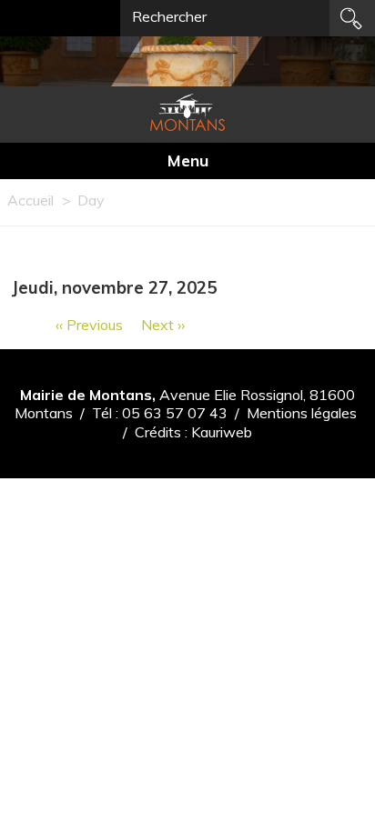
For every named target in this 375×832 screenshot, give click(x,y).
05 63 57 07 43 (175, 413)
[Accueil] (187, 112)
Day (91, 200)
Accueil (30, 200)
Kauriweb (221, 432)
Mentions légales (302, 413)
